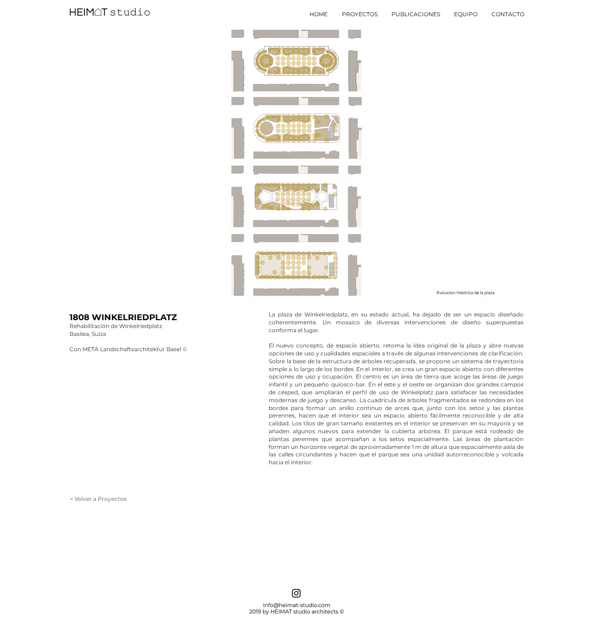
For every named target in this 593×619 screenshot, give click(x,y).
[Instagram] (296, 593)
